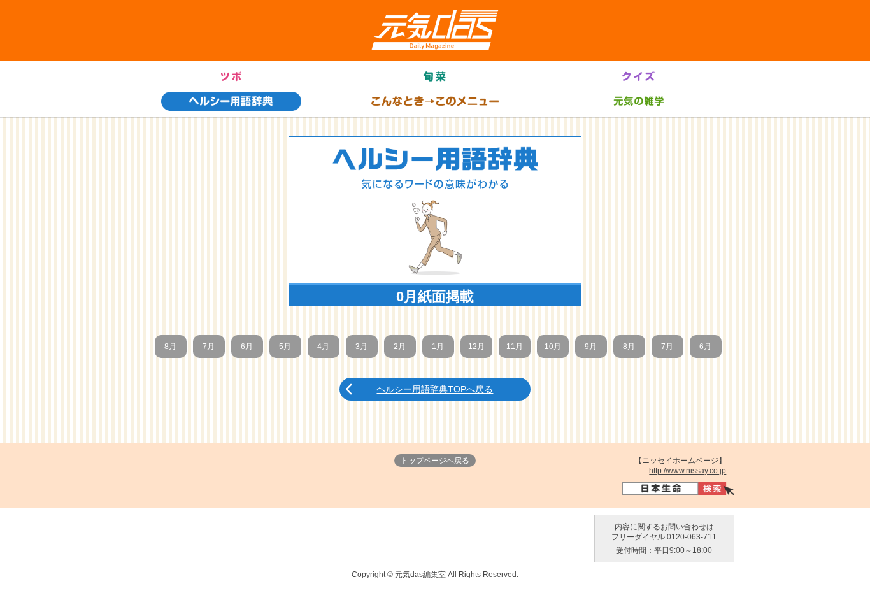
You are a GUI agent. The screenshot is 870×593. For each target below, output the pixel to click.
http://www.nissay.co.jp (687, 470)
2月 (400, 346)
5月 (285, 346)
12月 (476, 346)
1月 (438, 346)
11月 (514, 346)
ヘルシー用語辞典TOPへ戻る (434, 389)
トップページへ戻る (435, 460)
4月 (323, 346)
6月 (247, 346)
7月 (209, 346)
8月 (170, 346)
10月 (553, 346)
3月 (361, 346)
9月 (591, 346)
